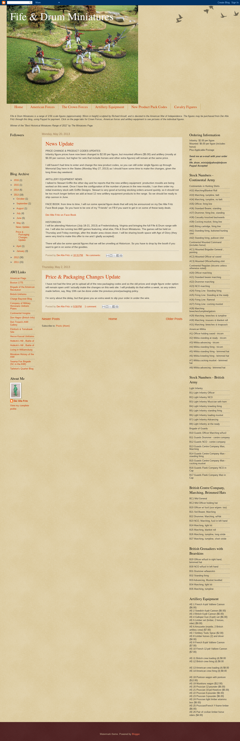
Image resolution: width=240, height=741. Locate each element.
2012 (17, 257)
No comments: (94, 255)
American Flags (18, 278)
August (20, 208)
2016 (17, 180)
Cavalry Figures (185, 106)
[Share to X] (114, 255)
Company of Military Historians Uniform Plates (20, 306)
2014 (17, 189)
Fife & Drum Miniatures (61, 16)
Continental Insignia (20, 313)
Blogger (136, 734)
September (22, 203)
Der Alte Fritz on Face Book (61, 215)
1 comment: (91, 306)
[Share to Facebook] (117, 255)
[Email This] (107, 255)
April (19, 246)
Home (18, 106)
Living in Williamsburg (21, 349)
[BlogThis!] (111, 255)
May (19, 223)
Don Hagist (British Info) (22, 317)
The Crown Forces (75, 106)
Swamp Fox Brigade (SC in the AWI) (20, 362)
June (19, 218)
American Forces (42, 106)
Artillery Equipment (109, 106)
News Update (60, 143)
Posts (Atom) (63, 326)
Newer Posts (51, 319)
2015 (17, 185)
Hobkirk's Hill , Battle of (22, 341)
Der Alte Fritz (21, 401)
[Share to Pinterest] (121, 255)
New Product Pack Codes (149, 106)
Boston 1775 (16, 282)
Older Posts (174, 319)
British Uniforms (18, 294)
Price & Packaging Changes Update (83, 276)
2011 (17, 262)
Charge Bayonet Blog (21, 298)
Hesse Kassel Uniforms (22, 336)
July (19, 213)
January (21, 251)
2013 (17, 194)
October (21, 198)
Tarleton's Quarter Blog (21, 368)
